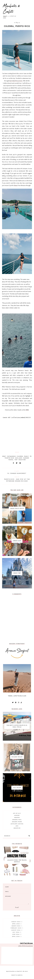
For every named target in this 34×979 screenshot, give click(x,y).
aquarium (17, 828)
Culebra (20, 456)
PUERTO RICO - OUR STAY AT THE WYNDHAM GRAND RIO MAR (17, 479)
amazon (17, 817)
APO (17, 826)
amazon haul (17, 819)
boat (4, 456)
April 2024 (16, 936)
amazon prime (17, 821)
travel (10, 460)
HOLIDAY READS (17, 757)
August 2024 (16, 930)
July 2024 (17, 932)
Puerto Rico (9, 458)
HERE (27, 410)
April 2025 (16, 924)
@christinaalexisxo (27, 946)
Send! (17, 907)
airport (17, 815)
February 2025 (17, 928)
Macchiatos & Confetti (11, 8)
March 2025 (17, 926)
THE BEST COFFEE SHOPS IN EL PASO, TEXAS (17, 726)
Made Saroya (17, 975)
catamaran (11, 456)
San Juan (18, 458)
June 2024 (16, 934)
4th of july (17, 813)
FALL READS (17, 788)
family (26, 456)
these (15, 185)
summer (26, 458)
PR (31, 456)
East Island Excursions (15, 81)
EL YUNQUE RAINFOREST (17, 472)
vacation (22, 460)
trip (16, 460)
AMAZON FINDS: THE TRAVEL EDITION (17, 861)
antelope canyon (17, 824)
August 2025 (17, 921)
